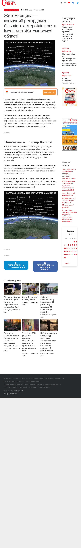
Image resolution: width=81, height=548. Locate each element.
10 (65, 248)
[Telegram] (77, 3)
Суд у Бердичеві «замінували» (29, 298)
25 (67, 254)
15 (74, 248)
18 (67, 251)
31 (65, 258)
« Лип (67, 263)
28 (72, 254)
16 (76, 248)
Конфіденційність (11, 394)
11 (67, 248)
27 (71, 254)
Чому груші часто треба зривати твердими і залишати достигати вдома (67, 34)
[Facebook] (73, 3)
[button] (61, 2)
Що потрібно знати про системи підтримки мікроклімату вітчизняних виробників (69, 215)
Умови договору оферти (13, 390)
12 (69, 248)
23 (76, 251)
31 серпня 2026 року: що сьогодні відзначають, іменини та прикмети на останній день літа (29, 342)
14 (72, 248)
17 (65, 251)
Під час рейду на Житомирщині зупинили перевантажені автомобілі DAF (12, 302)
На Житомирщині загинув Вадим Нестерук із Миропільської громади (69, 202)
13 (71, 248)
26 (69, 254)
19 (69, 251)
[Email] (65, 3)
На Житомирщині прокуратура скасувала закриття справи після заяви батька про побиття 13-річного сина (48, 342)
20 (71, 251)
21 (72, 251)
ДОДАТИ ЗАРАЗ (49, 92)
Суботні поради (68, 24)
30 (76, 254)
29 (74, 254)
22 (74, 251)
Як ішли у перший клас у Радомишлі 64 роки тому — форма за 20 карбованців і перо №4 (47, 304)
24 (65, 254)
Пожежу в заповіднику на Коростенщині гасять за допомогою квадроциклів (11, 339)
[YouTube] (69, 3)
